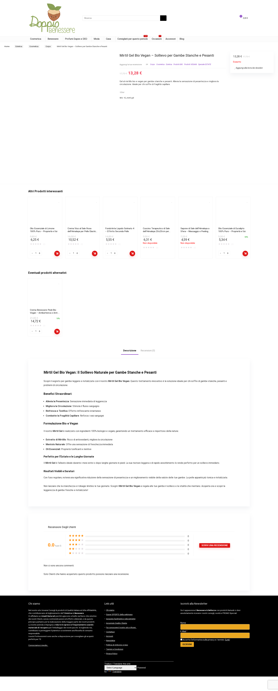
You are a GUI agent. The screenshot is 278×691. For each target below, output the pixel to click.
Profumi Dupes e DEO (76, 38)
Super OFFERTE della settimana (119, 614)
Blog (182, 38)
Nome (183, 623)
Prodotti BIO (178, 64)
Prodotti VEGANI (190, 64)
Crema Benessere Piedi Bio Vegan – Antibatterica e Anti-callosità (44, 313)
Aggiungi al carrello (57, 253)
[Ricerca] (163, 18)
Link (227, 640)
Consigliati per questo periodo (132, 38)
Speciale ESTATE (204, 64)
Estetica (18, 46)
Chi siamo (110, 610)
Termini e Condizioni (114, 649)
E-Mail (184, 631)
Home (6, 46)
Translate (116, 671)
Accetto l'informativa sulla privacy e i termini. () (206, 640)
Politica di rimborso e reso (117, 645)
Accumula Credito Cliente (116, 623)
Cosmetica (35, 38)
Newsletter (110, 640)
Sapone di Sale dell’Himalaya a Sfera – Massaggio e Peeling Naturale (195, 231)
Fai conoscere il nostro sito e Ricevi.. (121, 627)
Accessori (170, 38)
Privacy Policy (111, 653)
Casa (108, 38)
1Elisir (122, 92)
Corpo (48, 46)
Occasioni (157, 38)
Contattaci (110, 632)
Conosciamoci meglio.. (38, 645)
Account (109, 636)
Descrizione (129, 350)
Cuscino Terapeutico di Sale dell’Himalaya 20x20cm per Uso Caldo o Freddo (156, 231)
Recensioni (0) (148, 350)
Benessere (53, 38)
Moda (96, 38)
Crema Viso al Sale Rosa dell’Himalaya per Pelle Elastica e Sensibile (82, 231)
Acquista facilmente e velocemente (120, 619)
